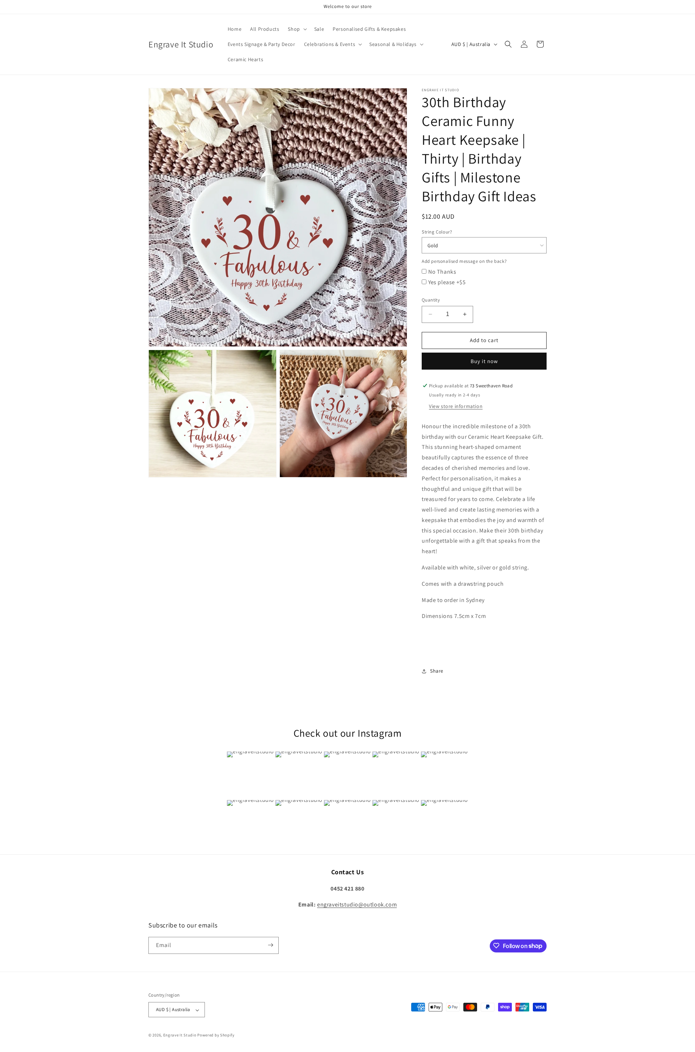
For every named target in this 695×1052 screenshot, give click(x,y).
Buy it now (484, 361)
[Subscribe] (270, 945)
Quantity (431, 300)
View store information (456, 406)
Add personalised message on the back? (464, 261)
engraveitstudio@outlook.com (357, 904)
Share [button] (436, 671)
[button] (296, 29)
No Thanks (442, 271)
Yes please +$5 (447, 282)
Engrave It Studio (180, 1035)
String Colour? (437, 232)
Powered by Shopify (216, 1035)
